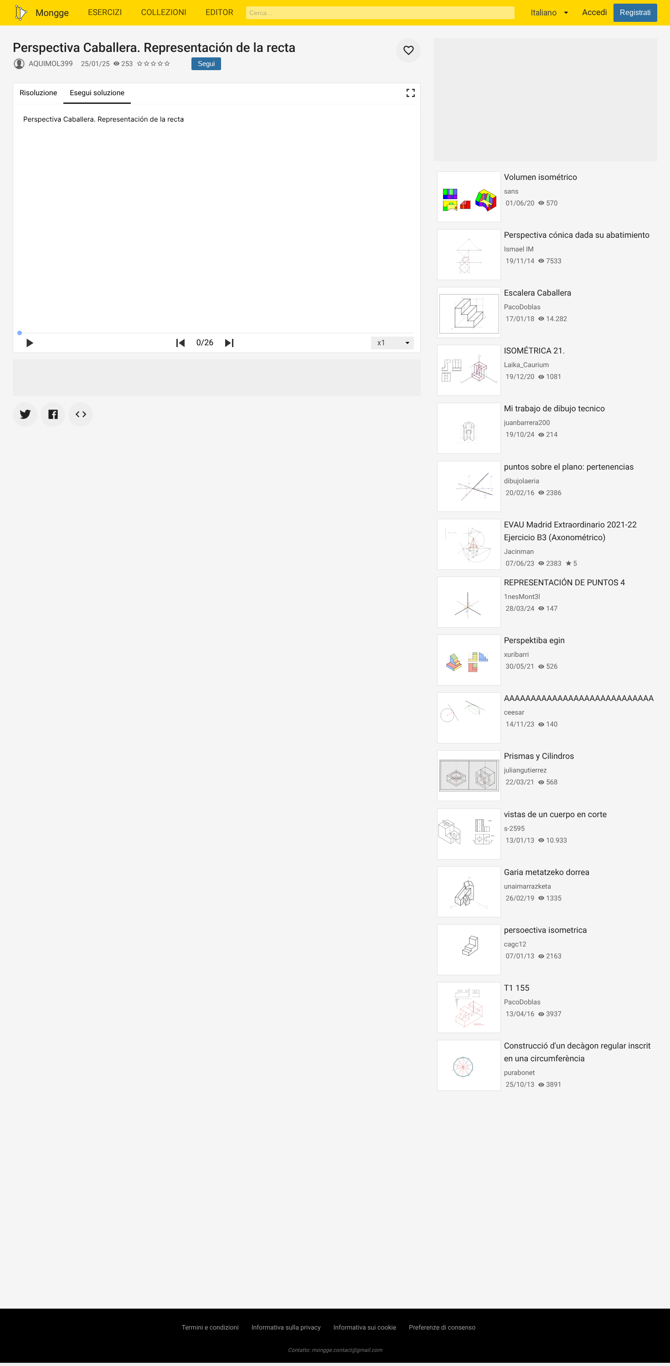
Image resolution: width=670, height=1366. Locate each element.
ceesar (514, 712)
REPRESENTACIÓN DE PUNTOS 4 (564, 583)
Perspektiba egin (534, 640)
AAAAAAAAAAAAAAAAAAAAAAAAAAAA (579, 698)
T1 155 (517, 988)
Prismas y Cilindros (539, 756)
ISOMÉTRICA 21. (534, 351)
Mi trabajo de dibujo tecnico (554, 409)
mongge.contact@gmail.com (347, 1350)
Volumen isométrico (540, 177)
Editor (219, 12)
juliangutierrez (525, 770)
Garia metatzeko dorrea (547, 872)
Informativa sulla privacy (286, 1327)
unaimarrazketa (527, 886)
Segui (206, 63)
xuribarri (516, 654)
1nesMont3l (522, 597)
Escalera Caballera (538, 293)
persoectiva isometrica (545, 930)
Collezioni (163, 12)
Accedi (594, 12)
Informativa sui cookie (365, 1327)
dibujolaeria (522, 481)
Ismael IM (519, 249)
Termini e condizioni (210, 1327)
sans (511, 191)
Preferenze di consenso (442, 1327)
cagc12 (515, 944)
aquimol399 (51, 63)
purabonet (519, 1073)
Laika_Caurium (526, 365)
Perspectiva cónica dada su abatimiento (577, 235)
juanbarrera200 (527, 423)
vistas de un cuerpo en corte (555, 814)
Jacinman (519, 551)
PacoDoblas (522, 307)
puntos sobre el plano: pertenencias (569, 467)
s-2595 (514, 828)
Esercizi (105, 12)
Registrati (635, 12)
